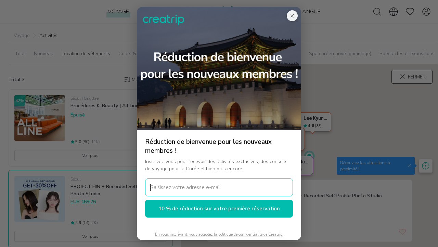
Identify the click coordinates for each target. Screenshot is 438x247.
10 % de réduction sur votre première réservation (219, 208)
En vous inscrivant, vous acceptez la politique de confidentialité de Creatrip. (219, 234)
